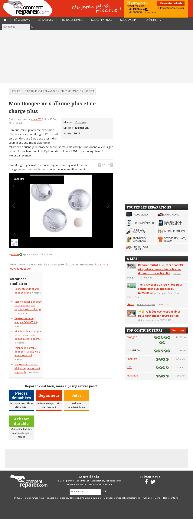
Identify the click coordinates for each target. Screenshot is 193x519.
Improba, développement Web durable (80, 498)
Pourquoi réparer (72, 20)
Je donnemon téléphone (76, 405)
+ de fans (136, 9)
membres (136, 6)
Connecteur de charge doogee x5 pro (27, 291)
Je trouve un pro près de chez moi (49, 405)
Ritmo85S (132, 375)
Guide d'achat (129, 20)
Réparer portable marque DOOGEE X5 (26, 320)
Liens (130, 304)
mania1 (15, 255)
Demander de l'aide (171, 3)
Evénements (153, 20)
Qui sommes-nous (34, 498)
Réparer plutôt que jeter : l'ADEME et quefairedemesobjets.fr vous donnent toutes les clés (161, 269)
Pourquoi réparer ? (166, 293)
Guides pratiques (101, 20)
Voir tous (178, 330)
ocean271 (36, 119)
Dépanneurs (45, 20)
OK (104, 492)
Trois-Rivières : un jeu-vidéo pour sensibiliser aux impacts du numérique (160, 289)
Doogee (81, 122)
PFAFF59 (132, 358)
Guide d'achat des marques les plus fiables (21, 433)
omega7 (132, 337)
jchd (129, 350)
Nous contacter (171, 498)
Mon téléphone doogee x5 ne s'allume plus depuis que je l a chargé (28, 306)
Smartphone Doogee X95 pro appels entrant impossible (27, 368)
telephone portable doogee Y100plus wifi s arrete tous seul (27, 352)
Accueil (29, 8)
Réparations (22, 20)
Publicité (147, 498)
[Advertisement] (96, 56)
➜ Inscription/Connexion (171, 8)
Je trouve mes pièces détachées (21, 405)
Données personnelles (116, 498)
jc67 (129, 367)
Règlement (134, 498)
